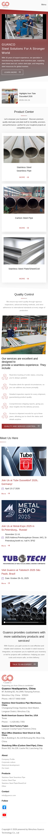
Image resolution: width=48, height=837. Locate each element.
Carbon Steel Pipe (9, 780)
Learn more (10, 72)
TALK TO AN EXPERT (22, 664)
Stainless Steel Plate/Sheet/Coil (14, 783)
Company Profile (8, 759)
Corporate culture (8, 762)
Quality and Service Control (20, 426)
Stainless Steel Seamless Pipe (13, 777)
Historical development (10, 765)
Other (4, 786)
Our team (5, 768)
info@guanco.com (9, 795)
